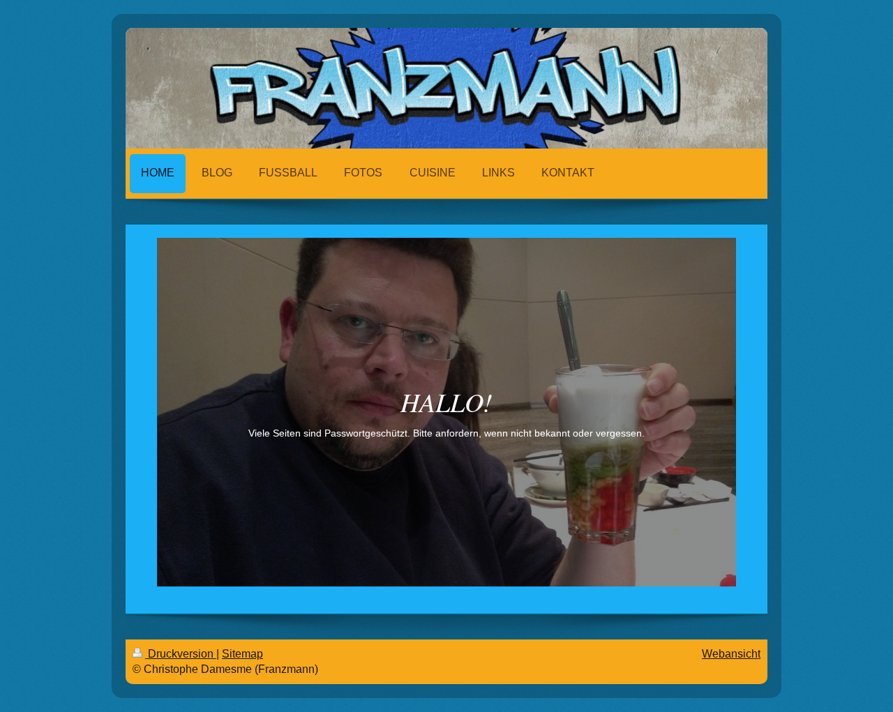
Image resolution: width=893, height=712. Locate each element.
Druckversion (180, 654)
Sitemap (242, 654)
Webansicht (731, 654)
